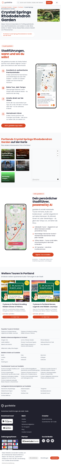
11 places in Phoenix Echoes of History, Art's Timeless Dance (29, 373)
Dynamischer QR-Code (49, 422)
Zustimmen (54, 458)
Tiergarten (43, 388)
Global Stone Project (7, 391)
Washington (4, 362)
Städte (24, 419)
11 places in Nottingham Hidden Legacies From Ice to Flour (9, 377)
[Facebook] (52, 440)
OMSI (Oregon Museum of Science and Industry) (28, 345)
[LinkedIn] (48, 440)
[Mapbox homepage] (35, 180)
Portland (20, 7)
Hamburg (23, 357)
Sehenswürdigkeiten (28, 424)
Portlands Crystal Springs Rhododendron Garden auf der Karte (17, 34)
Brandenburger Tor (6, 393)
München (43, 355)
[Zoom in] (58, 151)
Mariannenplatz (25, 388)
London (3, 357)
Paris (22, 355)
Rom (2, 359)
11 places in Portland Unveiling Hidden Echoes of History (29, 332)
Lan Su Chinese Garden (27, 340)
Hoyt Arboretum (45, 344)
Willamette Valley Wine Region (9, 348)
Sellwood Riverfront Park (47, 342)
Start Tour (16, 317)
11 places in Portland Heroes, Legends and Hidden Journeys (9, 332)
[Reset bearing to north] (58, 156)
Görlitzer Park (24, 393)
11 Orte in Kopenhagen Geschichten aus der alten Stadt (10, 373)
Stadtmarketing (47, 419)
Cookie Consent (27, 432)
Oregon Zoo (4, 340)
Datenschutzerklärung (8, 463)
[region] (46, 165)
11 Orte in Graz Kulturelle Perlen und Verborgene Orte (29, 377)
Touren (24, 422)
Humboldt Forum (45, 393)
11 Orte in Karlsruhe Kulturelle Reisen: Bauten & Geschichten (9, 381)
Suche (49, 2)
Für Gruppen (26, 427)
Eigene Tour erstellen (43, 255)
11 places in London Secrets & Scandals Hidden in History (49, 369)
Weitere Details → (6, 157)
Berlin (2, 355)
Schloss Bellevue (5, 395)
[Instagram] (43, 440)
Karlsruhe (23, 359)
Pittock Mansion (45, 340)
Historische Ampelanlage (8, 388)
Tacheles (23, 391)
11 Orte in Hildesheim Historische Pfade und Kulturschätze (49, 377)
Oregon (15, 7)
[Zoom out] (58, 153)
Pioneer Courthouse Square (28, 342)
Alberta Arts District (6, 344)
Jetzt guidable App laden (13, 126)
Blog (23, 429)
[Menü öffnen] (56, 2)
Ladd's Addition (5, 342)
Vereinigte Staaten (6, 7)
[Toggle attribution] (58, 179)
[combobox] (31, 2)
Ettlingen (43, 357)
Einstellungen (44, 458)
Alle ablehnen (33, 458)
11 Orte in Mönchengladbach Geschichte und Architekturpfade (30, 369)
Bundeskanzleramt (46, 391)
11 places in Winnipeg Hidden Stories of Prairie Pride (48, 373)
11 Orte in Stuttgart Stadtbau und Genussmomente (10, 369)
